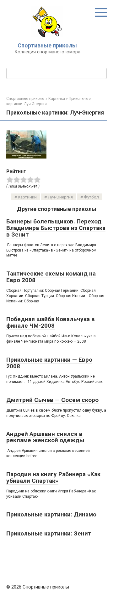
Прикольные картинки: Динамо (51, 514)
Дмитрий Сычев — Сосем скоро (52, 399)
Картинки (27, 196)
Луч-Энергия (60, 196)
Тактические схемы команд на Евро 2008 (51, 277)
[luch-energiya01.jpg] (26, 157)
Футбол (91, 196)
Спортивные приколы (47, 45)
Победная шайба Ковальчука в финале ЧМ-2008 (50, 322)
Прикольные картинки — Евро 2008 (49, 363)
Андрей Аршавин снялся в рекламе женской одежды (45, 437)
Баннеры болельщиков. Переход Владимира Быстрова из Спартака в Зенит (55, 228)
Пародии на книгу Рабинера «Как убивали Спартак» (53, 477)
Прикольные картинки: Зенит (48, 533)
